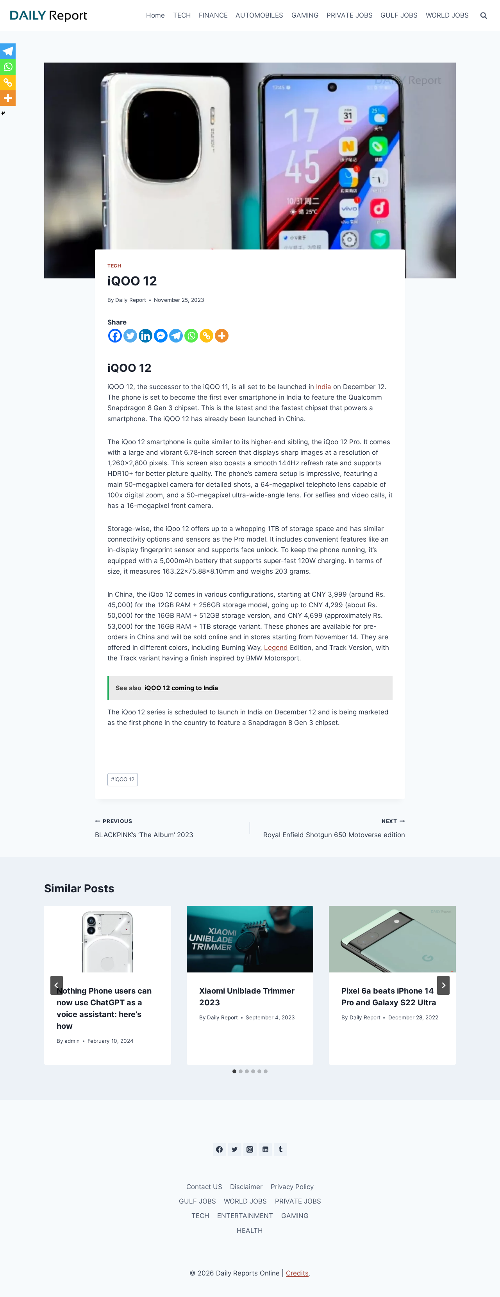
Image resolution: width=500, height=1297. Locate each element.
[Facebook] (115, 336)
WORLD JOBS (447, 15)
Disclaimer (246, 1187)
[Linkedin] (145, 336)
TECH (182, 15)
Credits (297, 1273)
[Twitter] (130, 336)
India (322, 387)
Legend (276, 647)
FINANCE (213, 15)
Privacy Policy (292, 1187)
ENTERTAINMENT (245, 1216)
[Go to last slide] (56, 985)
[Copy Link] (206, 336)
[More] (222, 336)
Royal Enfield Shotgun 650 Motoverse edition (334, 828)
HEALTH (250, 1230)
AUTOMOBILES (259, 15)
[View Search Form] (484, 16)
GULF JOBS (399, 15)
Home (155, 15)
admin (72, 1041)
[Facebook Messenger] (161, 336)
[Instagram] (250, 1149)
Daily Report (130, 300)
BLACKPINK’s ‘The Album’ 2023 (144, 828)
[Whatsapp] (191, 336)
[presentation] (107, 939)
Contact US (204, 1187)
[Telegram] (176, 336)
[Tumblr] (280, 1149)
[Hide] (3, 113)
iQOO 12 (122, 779)
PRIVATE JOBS (350, 15)
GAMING (305, 15)
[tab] (234, 1071)
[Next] (443, 985)
